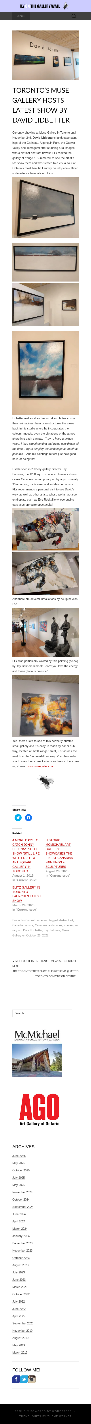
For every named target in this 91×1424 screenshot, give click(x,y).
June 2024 (19, 1214)
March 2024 (19, 1228)
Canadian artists (22, 925)
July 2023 (18, 1272)
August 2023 (20, 1265)
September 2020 (22, 1323)
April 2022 (18, 1316)
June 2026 (19, 1155)
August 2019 (20, 1338)
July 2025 (18, 1177)
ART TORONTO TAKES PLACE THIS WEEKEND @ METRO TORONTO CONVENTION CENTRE (46, 974)
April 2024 (18, 1221)
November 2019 (22, 1330)
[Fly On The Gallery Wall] (45, 6)
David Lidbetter (32, 930)
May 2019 (18, 1345)
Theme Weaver (59, 1416)
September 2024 (22, 1206)
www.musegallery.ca (40, 766)
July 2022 (18, 1301)
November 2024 (22, 1192)
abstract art (66, 920)
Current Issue (34, 920)
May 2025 (18, 1185)
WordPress (62, 1411)
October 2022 (21, 1294)
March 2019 (19, 1352)
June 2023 (19, 1279)
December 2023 (22, 1243)
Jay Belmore (52, 930)
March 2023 (19, 1287)
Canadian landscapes (48, 925)
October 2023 (21, 1257)
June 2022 (19, 1309)
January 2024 (21, 1236)
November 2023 (22, 1250)
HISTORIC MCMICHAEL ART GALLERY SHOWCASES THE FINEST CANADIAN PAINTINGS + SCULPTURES (59, 853)
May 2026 (18, 1163)
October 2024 (21, 1199)
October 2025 (21, 1170)
